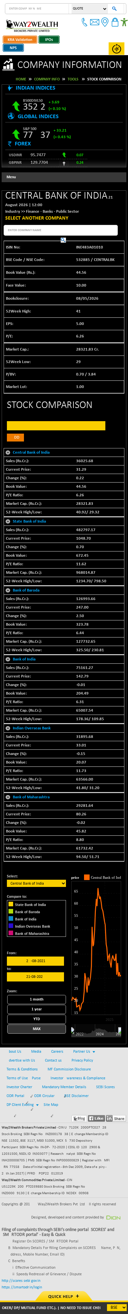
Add (15, 437)
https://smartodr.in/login (22, 1287)
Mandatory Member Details (64, 1087)
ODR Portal (15, 1096)
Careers (57, 1052)
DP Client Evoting (20, 1105)
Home (21, 79)
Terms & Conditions (22, 1069)
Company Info (47, 79)
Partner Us (81, 1052)
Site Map (51, 1105)
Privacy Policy (82, 1061)
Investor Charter (19, 1087)
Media (36, 1052)
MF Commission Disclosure (69, 1069)
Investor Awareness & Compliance (78, 1078)
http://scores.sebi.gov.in (21, 1281)
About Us (14, 1052)
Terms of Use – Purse (24, 1078)
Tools (73, 79)
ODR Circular (44, 1096)
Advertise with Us (21, 1061)
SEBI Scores (105, 1087)
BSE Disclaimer (76, 1096)
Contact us (53, 1061)
